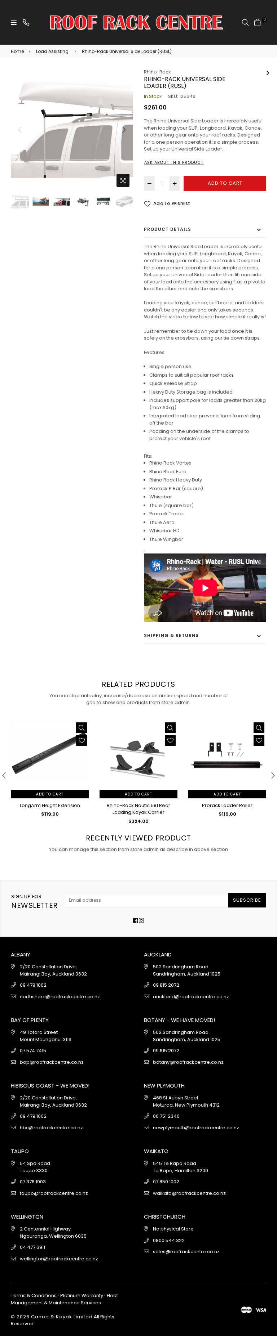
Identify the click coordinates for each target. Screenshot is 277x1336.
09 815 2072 (166, 985)
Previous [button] (19, 129)
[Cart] (257, 21)
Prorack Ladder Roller (227, 805)
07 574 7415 (33, 1050)
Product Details (167, 229)
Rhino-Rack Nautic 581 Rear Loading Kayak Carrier (138, 809)
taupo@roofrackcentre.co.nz (54, 1193)
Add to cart (49, 794)
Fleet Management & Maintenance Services (64, 1299)
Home (17, 51)
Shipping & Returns (171, 635)
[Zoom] (122, 180)
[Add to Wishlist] (81, 740)
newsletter (34, 902)
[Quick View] (81, 727)
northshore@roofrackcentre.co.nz (60, 996)
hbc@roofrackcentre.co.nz (51, 1127)
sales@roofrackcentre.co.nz (186, 1251)
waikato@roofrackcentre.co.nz (189, 1193)
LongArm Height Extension (50, 805)
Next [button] (124, 129)
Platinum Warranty (81, 1295)
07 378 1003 (33, 1181)
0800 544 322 (169, 1240)
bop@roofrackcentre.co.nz (52, 1062)
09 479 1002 (33, 985)
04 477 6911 (32, 1247)
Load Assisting (52, 51)
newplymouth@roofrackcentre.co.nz (196, 1127)
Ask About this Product (173, 162)
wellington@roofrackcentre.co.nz (59, 1258)
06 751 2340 (166, 1116)
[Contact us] (26, 22)
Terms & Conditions (34, 1295)
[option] (72, 129)
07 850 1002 (166, 1181)
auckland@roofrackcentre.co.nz (191, 996)
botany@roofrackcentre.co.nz (188, 1062)
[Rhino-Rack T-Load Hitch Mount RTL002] (268, 72)
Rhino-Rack (157, 71)
